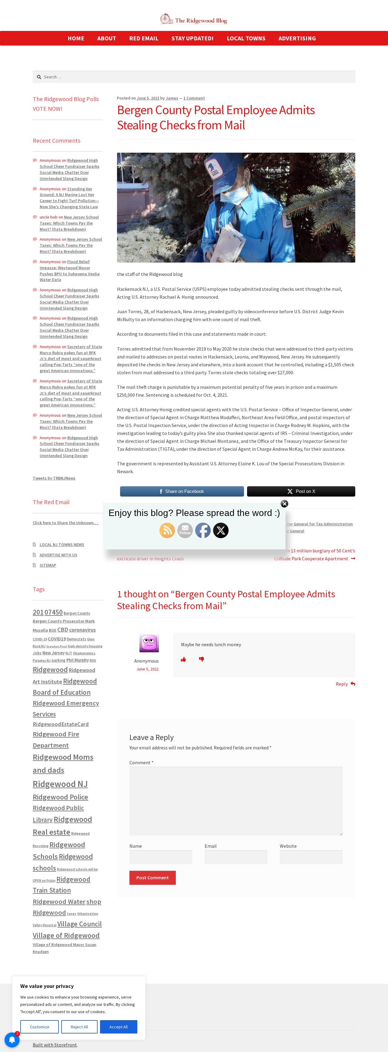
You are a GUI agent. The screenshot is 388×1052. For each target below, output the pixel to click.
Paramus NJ (42, 660)
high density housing (85, 646)
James (172, 98)
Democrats (76, 639)
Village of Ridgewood (66, 935)
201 (38, 612)
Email (211, 846)
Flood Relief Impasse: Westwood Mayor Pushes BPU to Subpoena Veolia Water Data (70, 270)
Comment (141, 762)
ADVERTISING (297, 38)
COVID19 (57, 639)
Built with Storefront (55, 1045)
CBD (62, 629)
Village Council (79, 923)
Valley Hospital (44, 925)
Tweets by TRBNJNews (54, 478)
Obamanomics (84, 653)
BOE (52, 630)
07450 (54, 612)
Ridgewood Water (59, 901)
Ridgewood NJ (60, 783)
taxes (71, 913)
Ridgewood (50, 669)
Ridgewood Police (60, 796)
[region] (79, 1008)
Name (135, 846)
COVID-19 (40, 639)
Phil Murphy (77, 660)
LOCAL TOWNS (246, 38)
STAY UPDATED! (193, 38)
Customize (39, 1027)
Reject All (79, 1027)
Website (288, 846)
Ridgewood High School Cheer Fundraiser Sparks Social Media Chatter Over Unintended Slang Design (69, 169)
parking (58, 660)
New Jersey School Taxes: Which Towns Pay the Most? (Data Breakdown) (69, 223)
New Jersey (53, 653)
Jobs (37, 653)
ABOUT (106, 38)
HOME (76, 38)
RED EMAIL (144, 38)
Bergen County (77, 613)
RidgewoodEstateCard (61, 724)
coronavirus (82, 629)
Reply (342, 684)
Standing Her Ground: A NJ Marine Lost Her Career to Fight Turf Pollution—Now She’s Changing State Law (69, 197)
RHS (93, 660)
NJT (68, 653)
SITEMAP (48, 565)
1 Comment (194, 98)
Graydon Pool (56, 646)
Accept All (118, 1027)
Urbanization (87, 913)
